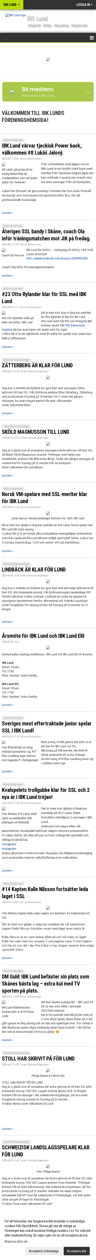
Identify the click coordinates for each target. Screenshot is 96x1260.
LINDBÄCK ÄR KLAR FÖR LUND (34, 570)
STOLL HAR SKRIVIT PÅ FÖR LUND (38, 1059)
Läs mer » (7, 213)
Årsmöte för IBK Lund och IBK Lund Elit (43, 636)
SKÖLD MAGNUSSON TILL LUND (35, 432)
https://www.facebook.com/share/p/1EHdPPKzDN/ (57, 258)
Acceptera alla (76, 1251)
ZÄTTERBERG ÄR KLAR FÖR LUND (37, 365)
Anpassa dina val (16, 1241)
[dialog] (48, 1236)
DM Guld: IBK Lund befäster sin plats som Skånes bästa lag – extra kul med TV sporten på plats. (45, 984)
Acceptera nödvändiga (43, 1251)
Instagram (9, 844)
